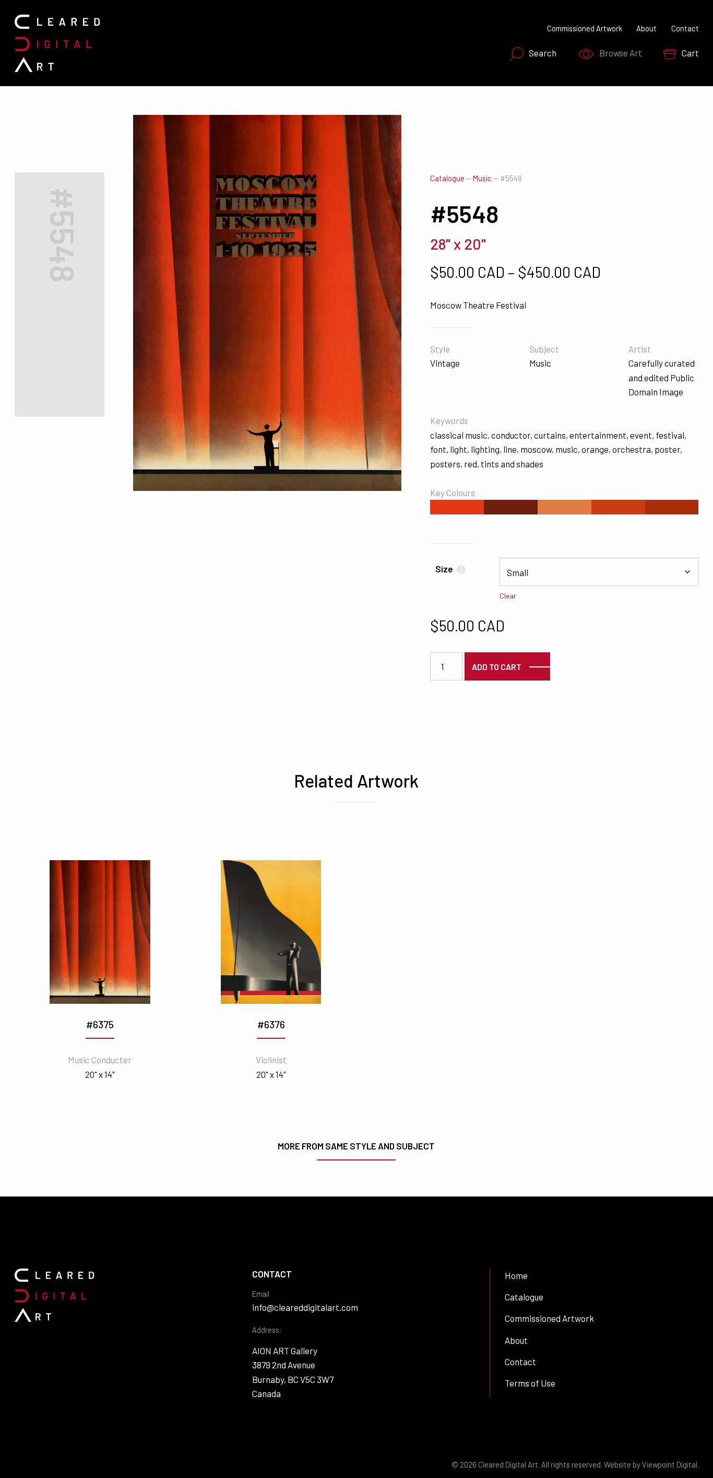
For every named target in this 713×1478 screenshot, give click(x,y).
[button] (380, 136)
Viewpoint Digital (669, 1464)
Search (542, 53)
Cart (690, 53)
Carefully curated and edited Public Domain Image (661, 377)
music (566, 449)
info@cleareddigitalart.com (305, 1307)
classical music (459, 435)
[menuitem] (529, 54)
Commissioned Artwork (584, 28)
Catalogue (447, 178)
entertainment (597, 435)
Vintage (445, 363)
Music (482, 178)
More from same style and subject (356, 1146)
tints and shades (512, 464)
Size (448, 569)
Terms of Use (530, 1383)
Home (516, 1275)
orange (595, 449)
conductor (510, 435)
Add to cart (496, 667)
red (470, 464)
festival (670, 435)
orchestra (631, 449)
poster (667, 449)
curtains (550, 435)
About (646, 28)
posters (445, 464)
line (510, 449)
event (641, 435)
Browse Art (620, 53)
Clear (508, 595)
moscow (536, 449)
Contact (685, 28)
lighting (485, 449)
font (438, 449)
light (458, 449)
